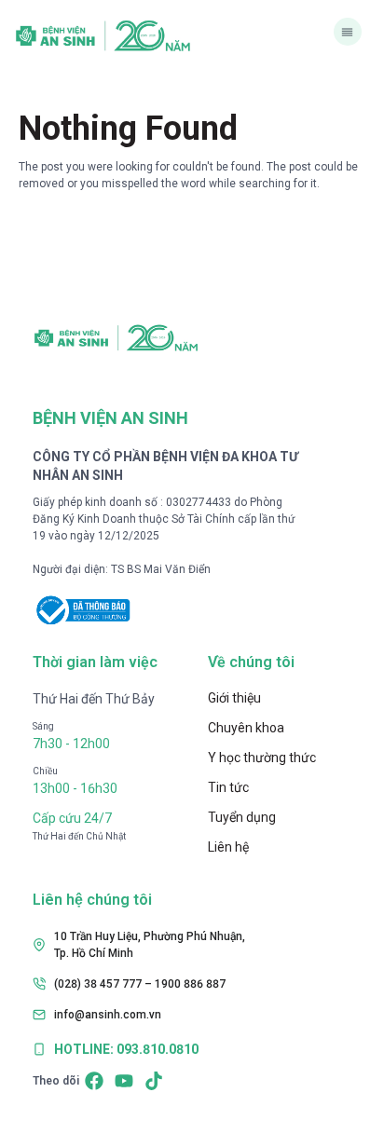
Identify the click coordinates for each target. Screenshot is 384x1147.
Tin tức (228, 787)
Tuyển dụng (242, 817)
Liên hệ (228, 847)
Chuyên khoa (246, 727)
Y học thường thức (262, 757)
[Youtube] (124, 1081)
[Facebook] (94, 1081)
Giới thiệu (234, 697)
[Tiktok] (154, 1081)
